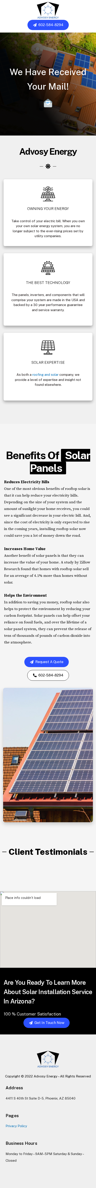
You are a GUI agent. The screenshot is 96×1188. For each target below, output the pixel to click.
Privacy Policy (16, 1126)
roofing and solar (45, 374)
